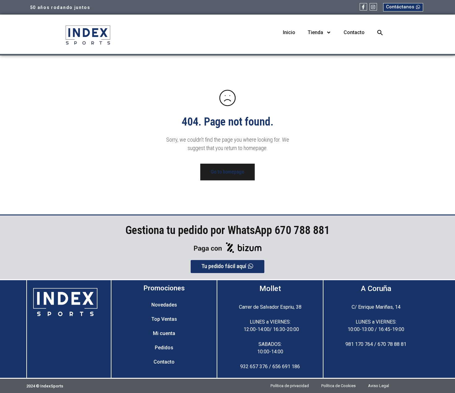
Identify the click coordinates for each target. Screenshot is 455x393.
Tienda (315, 32)
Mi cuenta (164, 333)
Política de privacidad (290, 385)
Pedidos (164, 348)
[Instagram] (373, 7)
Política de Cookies (338, 385)
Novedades (164, 305)
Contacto (354, 32)
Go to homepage (227, 172)
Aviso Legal (378, 385)
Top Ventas (164, 319)
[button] (380, 32)
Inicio (289, 32)
